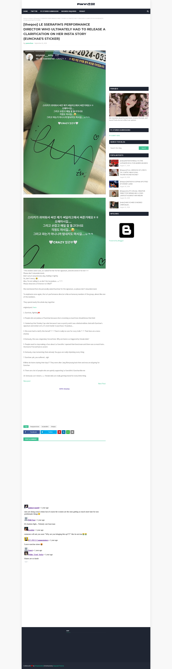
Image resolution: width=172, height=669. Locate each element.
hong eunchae (34, 426)
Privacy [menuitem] (82, 11)
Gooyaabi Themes (58, 666)
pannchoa (29, 43)
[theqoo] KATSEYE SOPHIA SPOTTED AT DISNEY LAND (134, 183)
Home (25, 18)
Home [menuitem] (25, 11)
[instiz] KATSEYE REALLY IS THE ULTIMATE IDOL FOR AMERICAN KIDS (134, 162)
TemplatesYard (39, 666)
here (35, 307)
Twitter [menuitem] (34, 11)
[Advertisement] (64, 406)
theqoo (30, 18)
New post (27, 381)
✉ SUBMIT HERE (114, 135)
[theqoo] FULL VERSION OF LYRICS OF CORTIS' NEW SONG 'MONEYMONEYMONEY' (133, 172)
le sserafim (45, 426)
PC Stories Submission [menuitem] (49, 11)
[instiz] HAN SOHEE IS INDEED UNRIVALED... (131, 203)
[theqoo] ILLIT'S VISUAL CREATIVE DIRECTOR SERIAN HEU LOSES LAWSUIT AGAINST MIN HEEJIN (132, 193)
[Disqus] (64, 533)
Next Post (102, 383)
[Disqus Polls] (64, 472)
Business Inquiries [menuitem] (68, 11)
